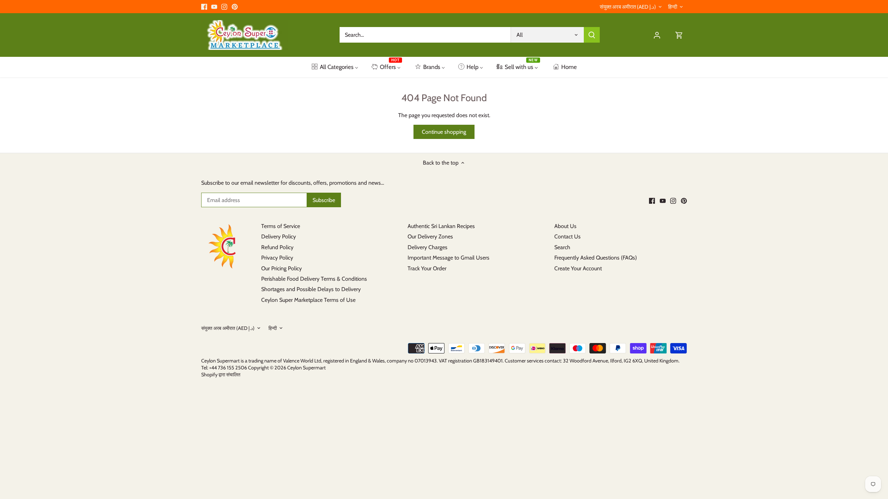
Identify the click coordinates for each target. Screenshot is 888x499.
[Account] (657, 34)
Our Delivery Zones (430, 236)
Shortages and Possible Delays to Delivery (311, 289)
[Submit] (592, 35)
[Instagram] (224, 6)
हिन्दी (672, 7)
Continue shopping (444, 132)
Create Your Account (578, 268)
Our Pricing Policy (281, 268)
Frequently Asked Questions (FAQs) (595, 257)
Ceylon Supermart (306, 368)
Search (562, 247)
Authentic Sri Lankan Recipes (441, 226)
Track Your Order (427, 268)
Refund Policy (277, 247)
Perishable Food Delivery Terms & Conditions (314, 278)
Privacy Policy (277, 257)
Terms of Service (280, 226)
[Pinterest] (235, 6)
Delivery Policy (278, 236)
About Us (565, 226)
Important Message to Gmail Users (448, 257)
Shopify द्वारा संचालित (220, 374)
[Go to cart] (679, 34)
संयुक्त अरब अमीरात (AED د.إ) (628, 7)
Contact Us (567, 236)
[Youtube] (214, 6)
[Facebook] (204, 6)
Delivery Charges (427, 247)
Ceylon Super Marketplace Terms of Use (308, 300)
